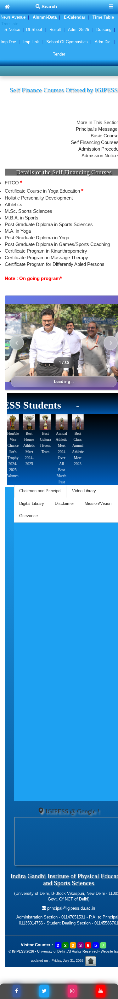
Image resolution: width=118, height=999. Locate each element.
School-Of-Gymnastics (67, 41)
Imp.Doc (8, 41)
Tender (59, 54)
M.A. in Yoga (18, 231)
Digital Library (31, 503)
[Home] (7, 6)
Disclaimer (64, 503)
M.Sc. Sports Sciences (28, 211)
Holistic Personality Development (39, 197)
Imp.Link (31, 41)
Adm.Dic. (103, 41)
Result (55, 29)
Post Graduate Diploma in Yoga (37, 237)
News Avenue (13, 17)
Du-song (103, 29)
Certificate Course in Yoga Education (44, 191)
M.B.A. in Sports (21, 217)
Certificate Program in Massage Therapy (46, 257)
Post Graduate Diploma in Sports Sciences (49, 224)
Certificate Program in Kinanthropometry (46, 251)
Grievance (28, 515)
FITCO (13, 182)
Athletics (13, 204)
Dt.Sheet (34, 29)
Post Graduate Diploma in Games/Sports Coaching (57, 244)
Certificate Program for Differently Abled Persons (54, 264)
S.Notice (12, 29)
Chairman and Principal (40, 490)
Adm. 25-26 (78, 29)
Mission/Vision (98, 503)
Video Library (84, 490)
